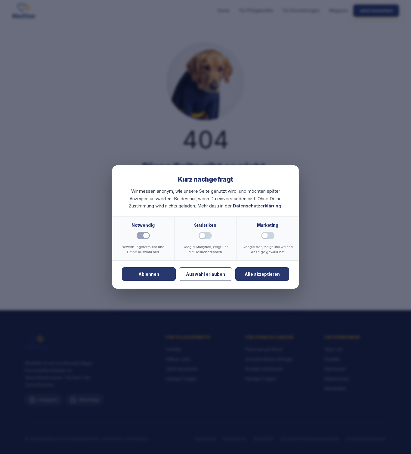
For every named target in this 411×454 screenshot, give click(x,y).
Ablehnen (148, 274)
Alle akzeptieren (262, 274)
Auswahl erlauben (205, 274)
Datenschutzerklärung (257, 205)
